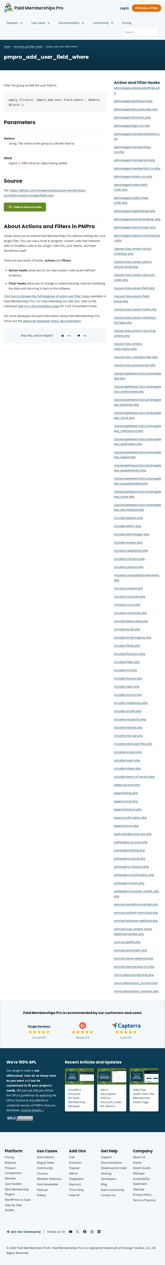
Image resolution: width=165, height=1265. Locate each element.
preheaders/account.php (130, 842)
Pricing (126, 23)
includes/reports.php (128, 727)
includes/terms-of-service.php (134, 777)
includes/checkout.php (129, 559)
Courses (42, 1173)
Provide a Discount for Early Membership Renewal (76, 1098)
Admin (73, 1173)
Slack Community (112, 1190)
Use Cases (38, 23)
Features (12, 23)
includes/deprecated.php (131, 621)
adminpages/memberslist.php (134, 160)
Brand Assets (142, 1168)
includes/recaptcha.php (130, 719)
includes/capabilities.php (131, 550)
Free (72, 1157)
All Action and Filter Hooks (28, 46)
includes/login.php (126, 686)
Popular (74, 1168)
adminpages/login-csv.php (132, 126)
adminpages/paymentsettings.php (137, 219)
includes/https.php (127, 662)
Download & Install (114, 1168)
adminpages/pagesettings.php (134, 211)
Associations (45, 1157)
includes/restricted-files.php (133, 744)
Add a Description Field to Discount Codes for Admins (111, 1098)
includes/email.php (127, 629)
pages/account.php (127, 785)
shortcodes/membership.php (134, 975)
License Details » (32, 1110)
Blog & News (45, 1163)
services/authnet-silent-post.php (136, 912)
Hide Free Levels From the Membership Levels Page (143, 1096)
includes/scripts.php (128, 752)
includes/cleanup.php (128, 567)
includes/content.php (128, 588)
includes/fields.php (127, 645)
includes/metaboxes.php (131, 703)
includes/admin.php (127, 526)
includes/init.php (125, 670)
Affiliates (139, 1173)
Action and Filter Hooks (137, 82)
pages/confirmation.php (130, 817)
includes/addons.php (128, 518)
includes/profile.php (127, 711)
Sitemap (138, 1189)
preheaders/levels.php (129, 883)
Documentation (69, 23)
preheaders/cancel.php (129, 858)
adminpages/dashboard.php (133, 101)
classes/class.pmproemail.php (134, 365)
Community (101, 23)
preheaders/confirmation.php (134, 875)
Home (7, 46)
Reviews (10, 1178)
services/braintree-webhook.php (136, 921)
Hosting (106, 1173)
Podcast (42, 1190)
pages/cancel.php (126, 801)
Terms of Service (144, 1200)
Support (106, 1157)
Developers (108, 1179)
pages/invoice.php (126, 826)
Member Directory (49, 1179)
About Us (139, 1157)
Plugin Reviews (39, 1026)
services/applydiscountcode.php (136, 904)
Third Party (76, 1190)
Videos (41, 1195)
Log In (124, 8)
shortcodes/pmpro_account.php (136, 983)
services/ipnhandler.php (130, 950)
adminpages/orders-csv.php (133, 176)
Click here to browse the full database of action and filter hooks (47, 296)
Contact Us (108, 1195)
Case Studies (13, 1184)
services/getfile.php (127, 942)
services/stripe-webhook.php (133, 958)
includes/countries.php (129, 596)
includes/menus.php (128, 695)
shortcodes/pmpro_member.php (136, 991)
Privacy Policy (142, 1195)
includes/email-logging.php (132, 637)
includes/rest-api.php (128, 736)
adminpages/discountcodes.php (136, 109)
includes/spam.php (127, 760)
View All (74, 1195)
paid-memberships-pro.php (132, 834)
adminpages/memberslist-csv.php (137, 168)
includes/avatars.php (128, 542)
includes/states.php (127, 768)
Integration (76, 1179)
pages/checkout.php (127, 809)
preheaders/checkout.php (131, 867)
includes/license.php (128, 678)
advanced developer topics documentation (52, 321)
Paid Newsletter (47, 1184)
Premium (75, 1163)
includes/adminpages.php (131, 534)
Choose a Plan (146, 8)
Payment (75, 1184)
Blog (104, 1184)
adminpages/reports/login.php (135, 227)
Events (137, 1163)
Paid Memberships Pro (41, 6)
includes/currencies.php (130, 613)
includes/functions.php (129, 654)
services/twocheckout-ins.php (134, 967)
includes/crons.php (127, 605)
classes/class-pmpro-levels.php (135, 309)
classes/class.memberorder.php (136, 357)
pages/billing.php (126, 793)
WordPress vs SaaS (18, 1200)
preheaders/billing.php (129, 850)
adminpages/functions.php (132, 117)
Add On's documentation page (38, 306)
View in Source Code (27, 207)
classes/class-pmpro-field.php (134, 288)
